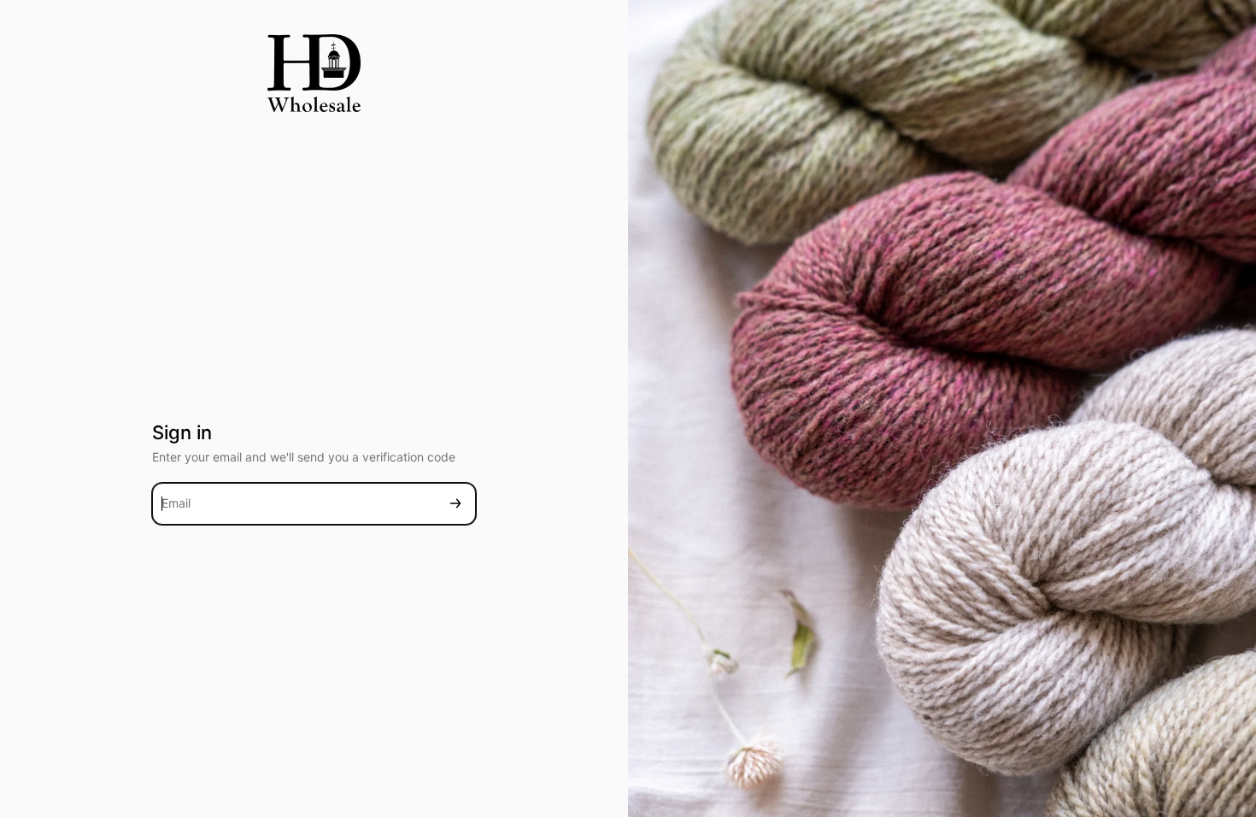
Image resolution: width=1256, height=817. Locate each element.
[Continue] (455, 504)
